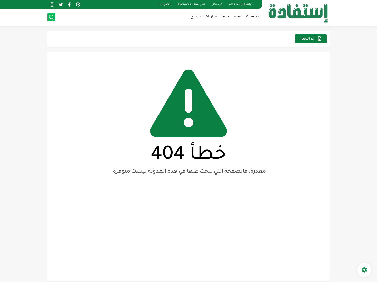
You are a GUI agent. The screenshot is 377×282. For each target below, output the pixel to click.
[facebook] (69, 4)
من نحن (217, 4)
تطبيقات (253, 17)
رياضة (226, 17)
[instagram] (52, 4)
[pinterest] (78, 4)
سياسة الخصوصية (191, 4)
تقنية (238, 17)
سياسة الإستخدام (242, 4)
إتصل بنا (165, 4)
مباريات (211, 17)
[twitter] (60, 4)
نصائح (196, 17)
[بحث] (51, 17)
